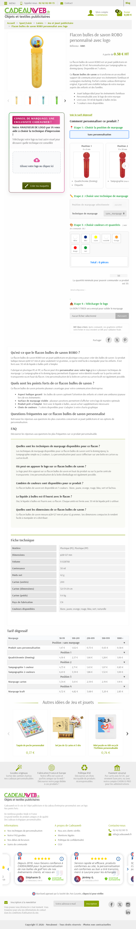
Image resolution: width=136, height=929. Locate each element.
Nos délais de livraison (18, 839)
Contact (69, 3)
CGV (60, 844)
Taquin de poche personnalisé (30, 745)
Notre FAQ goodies (16, 835)
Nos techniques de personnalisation (24, 830)
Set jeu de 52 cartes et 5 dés (68, 745)
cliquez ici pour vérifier (92, 893)
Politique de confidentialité (71, 839)
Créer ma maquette (36, 186)
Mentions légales (66, 835)
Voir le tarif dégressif (81, 114)
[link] (109, 340)
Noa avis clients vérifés (69, 830)
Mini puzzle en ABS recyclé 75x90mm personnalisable (105, 746)
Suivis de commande (17, 844)
